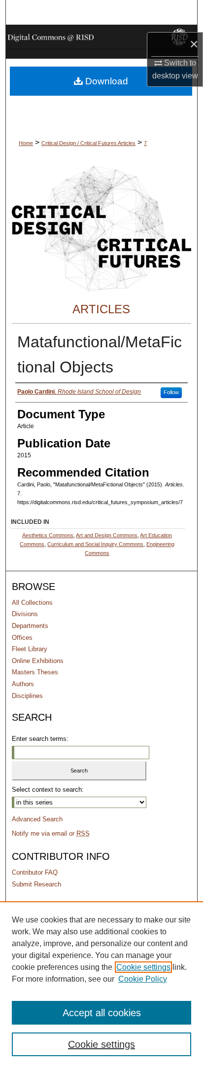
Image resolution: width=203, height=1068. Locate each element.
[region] (101, 984)
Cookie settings (143, 967)
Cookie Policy (142, 979)
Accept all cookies (102, 1012)
